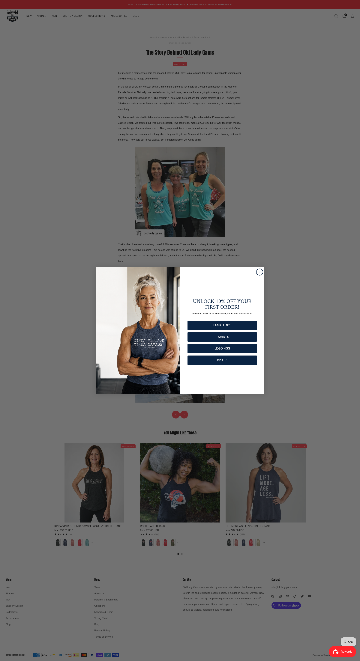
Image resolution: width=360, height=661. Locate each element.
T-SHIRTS (222, 336)
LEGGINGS (222, 348)
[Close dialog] (259, 272)
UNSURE (222, 360)
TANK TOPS (222, 325)
